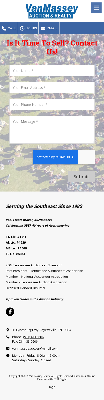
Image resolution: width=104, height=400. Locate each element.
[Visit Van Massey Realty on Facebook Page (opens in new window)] (10, 312)
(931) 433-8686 (33, 337)
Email (52, 28)
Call (11, 28)
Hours (31, 28)
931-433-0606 (28, 341)
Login (52, 387)
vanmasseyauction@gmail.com (35, 348)
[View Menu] (96, 7)
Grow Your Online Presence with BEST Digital (66, 377)
